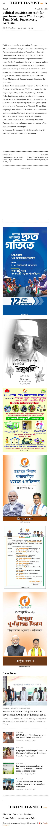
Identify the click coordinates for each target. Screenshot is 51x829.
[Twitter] (19, 145)
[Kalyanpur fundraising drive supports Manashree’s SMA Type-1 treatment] (8, 752)
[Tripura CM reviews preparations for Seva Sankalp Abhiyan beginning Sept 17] (25, 690)
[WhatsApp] (25, 145)
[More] (45, 37)
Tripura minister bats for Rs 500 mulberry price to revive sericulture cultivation (30, 784)
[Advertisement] (25, 195)
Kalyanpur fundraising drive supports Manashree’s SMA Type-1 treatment (31, 751)
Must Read (19, 732)
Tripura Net (14, 708)
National (5, 9)
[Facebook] (13, 145)
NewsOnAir (12, 28)
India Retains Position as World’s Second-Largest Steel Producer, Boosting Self (13, 160)
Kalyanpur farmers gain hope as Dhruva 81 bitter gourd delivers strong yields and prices (29, 768)
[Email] (31, 145)
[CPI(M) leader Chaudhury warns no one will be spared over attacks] (8, 737)
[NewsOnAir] (4, 28)
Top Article (6, 708)
